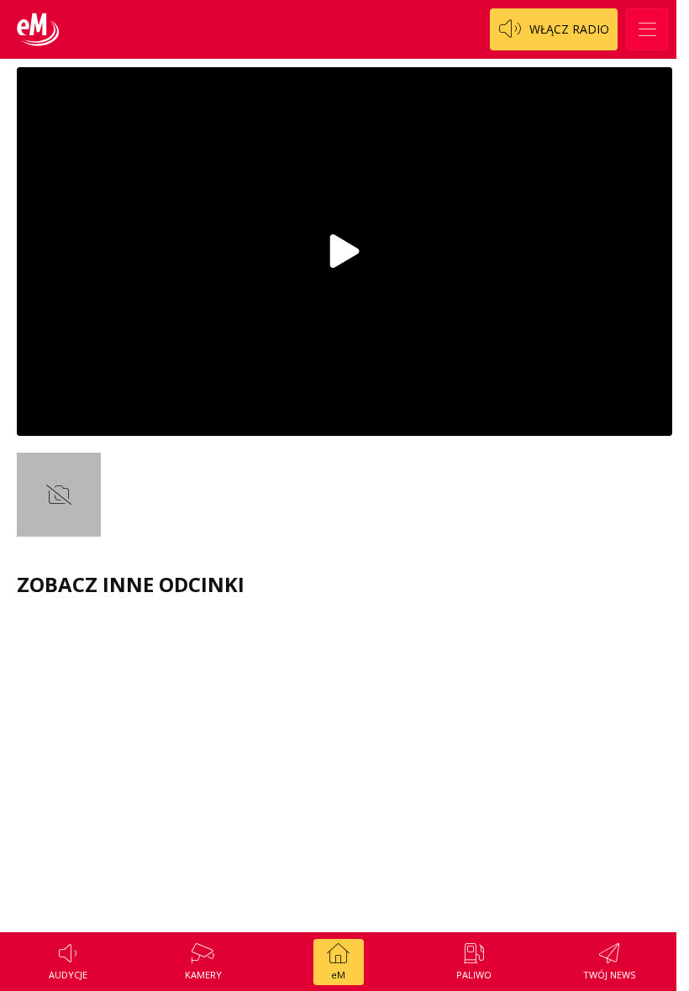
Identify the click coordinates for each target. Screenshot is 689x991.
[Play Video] (344, 251)
